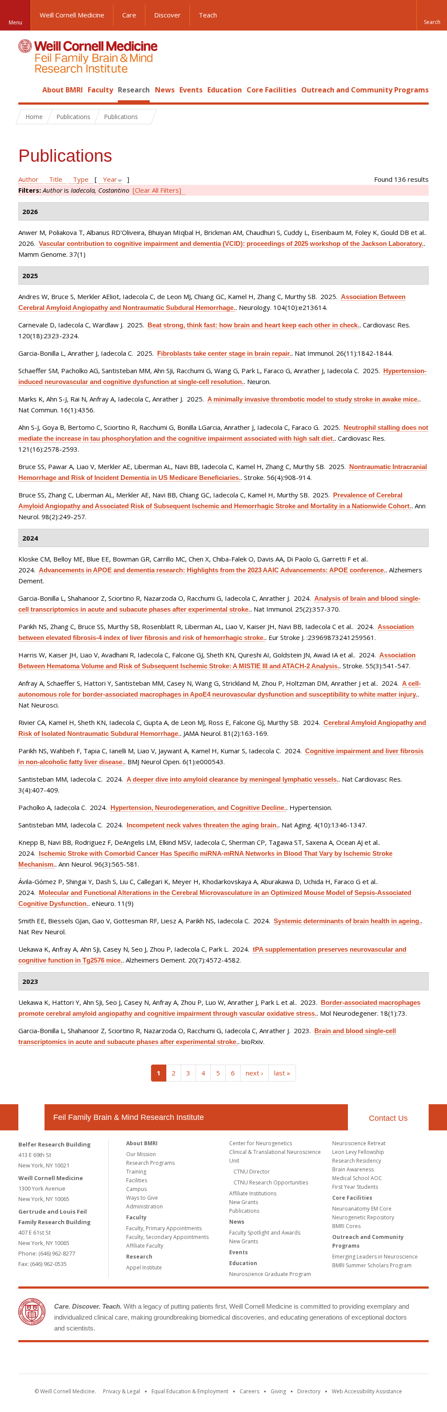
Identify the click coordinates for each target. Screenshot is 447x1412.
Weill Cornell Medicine (72, 14)
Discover (167, 14)
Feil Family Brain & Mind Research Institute (128, 1117)
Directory (308, 1391)
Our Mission (141, 1154)
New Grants (243, 1202)
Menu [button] (15, 22)
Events (191, 90)
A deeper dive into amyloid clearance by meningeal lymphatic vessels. (232, 779)
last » (282, 1072)
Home (28, 90)
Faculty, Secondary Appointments (167, 1237)
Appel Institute (144, 1267)
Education (224, 90)
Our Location (31, 1117)
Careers (249, 1391)
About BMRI (62, 90)
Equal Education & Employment (189, 1391)
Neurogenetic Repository (363, 1217)
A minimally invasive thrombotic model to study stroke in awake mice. (313, 399)
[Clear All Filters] (157, 190)
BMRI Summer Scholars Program (372, 1265)
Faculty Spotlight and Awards (264, 1232)
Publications (244, 1211)
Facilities (136, 1180)
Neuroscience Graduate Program (270, 1274)
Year (110, 179)
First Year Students (355, 1187)
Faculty (100, 90)
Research (134, 90)
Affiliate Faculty (144, 1245)
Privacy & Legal (121, 1391)
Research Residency (356, 1160)
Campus (136, 1189)
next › (254, 1072)
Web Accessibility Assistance (367, 1391)
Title (55, 179)
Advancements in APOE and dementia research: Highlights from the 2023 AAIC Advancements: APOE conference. (212, 570)
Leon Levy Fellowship (358, 1152)
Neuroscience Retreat (358, 1143)
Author (28, 179)
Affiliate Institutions (252, 1193)
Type (81, 179)
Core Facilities (271, 90)
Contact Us (388, 1118)
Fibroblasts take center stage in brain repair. (224, 353)
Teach (208, 14)
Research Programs (150, 1163)
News (165, 90)
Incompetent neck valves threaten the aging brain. (202, 825)
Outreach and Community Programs (365, 90)
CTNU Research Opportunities (271, 1182)
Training (136, 1171)
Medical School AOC (357, 1178)
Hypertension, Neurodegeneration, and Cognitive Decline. (198, 807)
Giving (278, 1391)
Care (129, 14)
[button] (431, 15)
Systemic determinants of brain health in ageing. (347, 921)
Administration (144, 1206)
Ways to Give (142, 1197)
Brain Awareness (353, 1169)
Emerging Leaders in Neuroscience (375, 1256)
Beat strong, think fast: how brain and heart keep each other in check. (253, 325)
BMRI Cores (346, 1226)
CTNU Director (252, 1171)
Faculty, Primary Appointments (164, 1228)
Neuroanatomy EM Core (362, 1208)
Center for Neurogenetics (260, 1143)
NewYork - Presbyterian (296, 1359)
